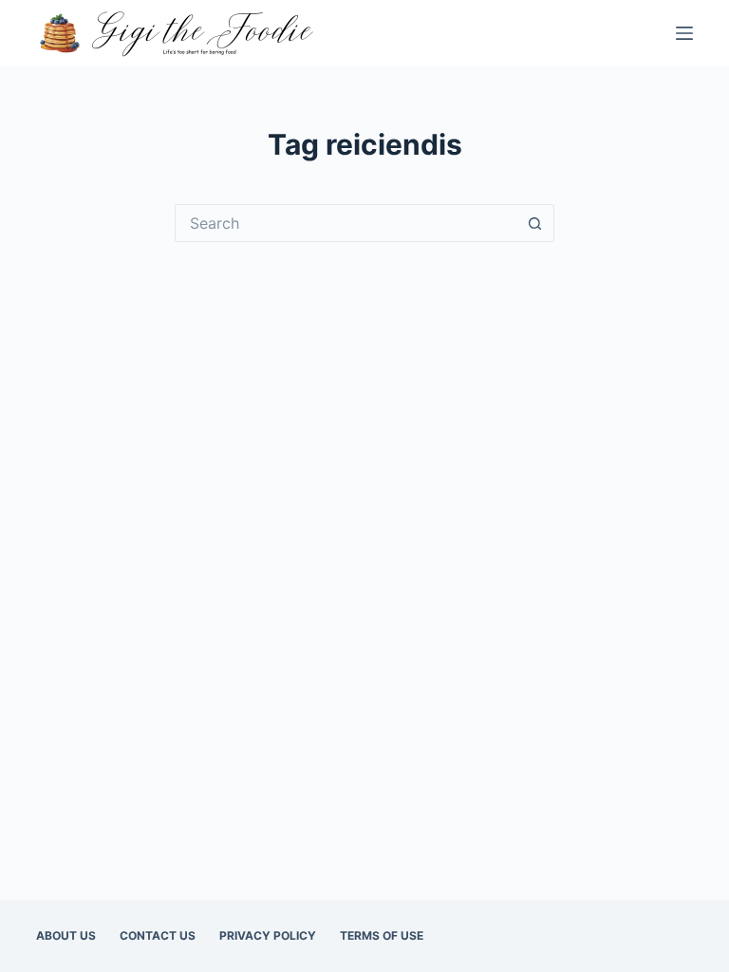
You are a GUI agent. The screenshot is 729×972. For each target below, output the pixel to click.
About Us (66, 935)
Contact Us (158, 935)
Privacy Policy (267, 935)
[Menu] (684, 33)
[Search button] (535, 223)
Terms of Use (381, 935)
